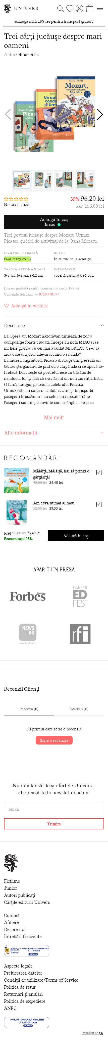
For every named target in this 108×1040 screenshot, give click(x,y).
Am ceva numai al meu (53, 503)
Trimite (54, 824)
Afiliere (11, 922)
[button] (100, 114)
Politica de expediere (24, 1001)
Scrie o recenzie (54, 740)
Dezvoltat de (90, 1033)
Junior (10, 888)
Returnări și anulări (23, 994)
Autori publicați (19, 895)
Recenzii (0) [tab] (29, 709)
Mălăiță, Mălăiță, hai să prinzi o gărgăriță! (61, 474)
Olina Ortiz (27, 54)
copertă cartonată (67, 275)
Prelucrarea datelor (23, 973)
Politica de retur (20, 987)
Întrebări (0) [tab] (79, 709)
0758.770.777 (49, 294)
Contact (12, 915)
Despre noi (15, 929)
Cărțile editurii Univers (27, 902)
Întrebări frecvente (23, 936)
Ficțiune (12, 881)
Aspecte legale (18, 965)
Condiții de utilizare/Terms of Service (41, 980)
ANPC (10, 1008)
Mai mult (54, 417)
